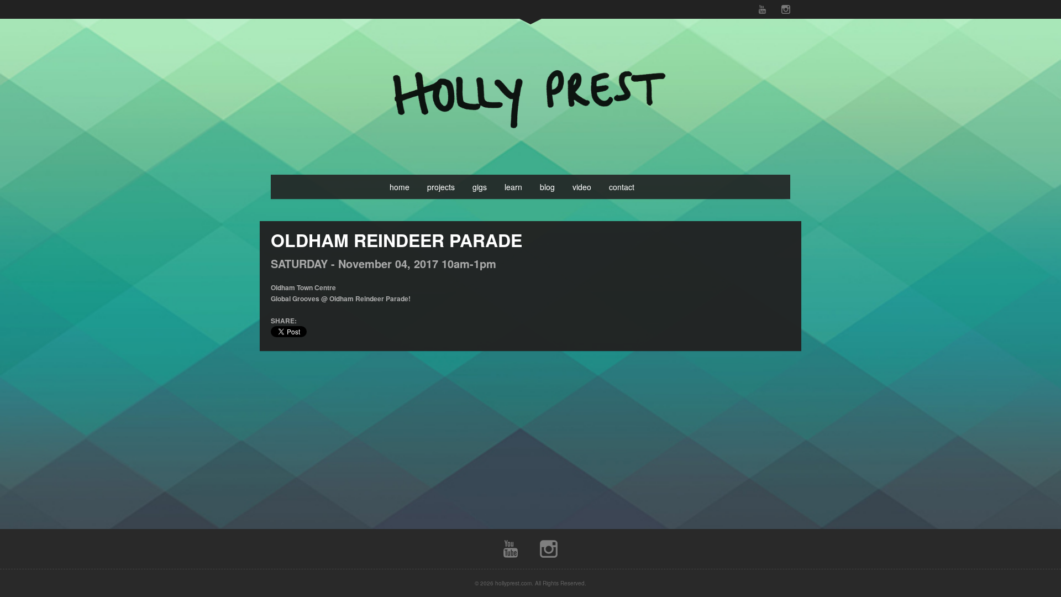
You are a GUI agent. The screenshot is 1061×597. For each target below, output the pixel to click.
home (399, 186)
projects (441, 186)
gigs (479, 186)
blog (547, 186)
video (581, 186)
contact (621, 186)
